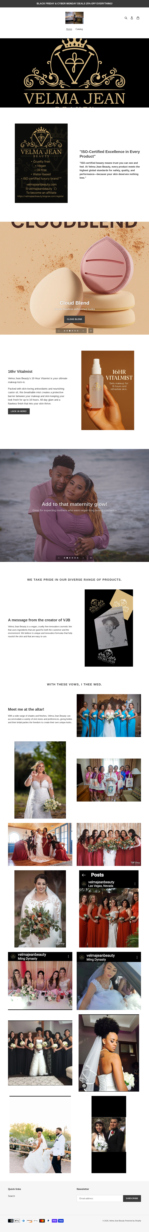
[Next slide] (83, 330)
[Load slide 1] (65, 331)
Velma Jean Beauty (117, 1221)
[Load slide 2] (67, 331)
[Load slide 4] (72, 331)
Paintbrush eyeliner (74, 325)
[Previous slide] (59, 330)
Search (11, 1196)
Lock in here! (19, 411)
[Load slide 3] (70, 331)
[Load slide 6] (78, 331)
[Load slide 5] (75, 331)
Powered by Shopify (133, 1221)
